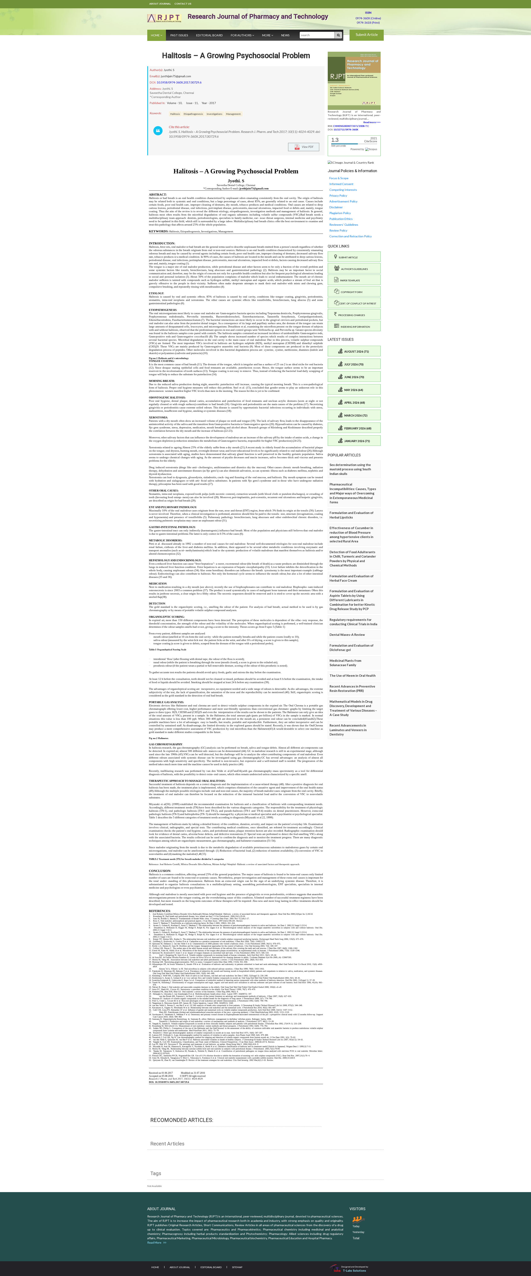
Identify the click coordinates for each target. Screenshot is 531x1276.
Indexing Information (354, 326)
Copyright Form (350, 292)
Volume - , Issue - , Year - (191, 103)
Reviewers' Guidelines (343, 224)
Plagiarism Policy (340, 213)
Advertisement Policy (343, 201)
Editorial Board (209, 35)
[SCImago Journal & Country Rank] (351, 162)
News (285, 35)
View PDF (306, 146)
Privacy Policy (338, 195)
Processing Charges (351, 315)
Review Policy (338, 230)
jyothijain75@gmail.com (176, 76)
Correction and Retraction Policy (350, 236)
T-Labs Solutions (354, 1270)
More (266, 35)
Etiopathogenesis (193, 113)
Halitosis (175, 113)
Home (155, 35)
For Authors (241, 35)
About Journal (160, 3)
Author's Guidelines (354, 269)
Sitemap (237, 1267)
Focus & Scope (338, 178)
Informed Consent (341, 184)
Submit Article (367, 34)
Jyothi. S (169, 70)
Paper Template (349, 280)
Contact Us (182, 3)
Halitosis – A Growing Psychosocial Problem (236, 55)
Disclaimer (336, 207)
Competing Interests (343, 189)
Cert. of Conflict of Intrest (357, 303)
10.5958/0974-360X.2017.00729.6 (179, 82)
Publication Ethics (341, 219)
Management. (233, 113)
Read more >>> (372, 122)
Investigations (214, 113)
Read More (155, 1242)
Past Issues (179, 35)
